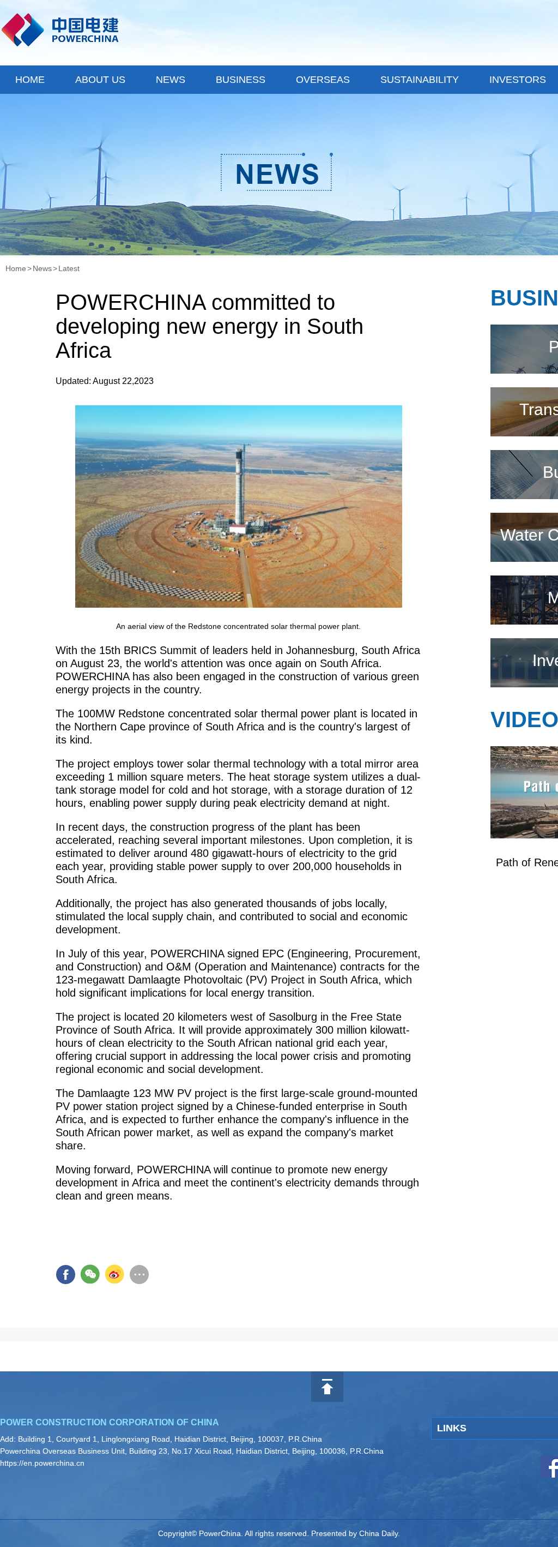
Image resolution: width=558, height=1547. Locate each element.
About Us (100, 79)
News (170, 79)
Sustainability (419, 79)
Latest (69, 268)
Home (30, 79)
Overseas (323, 79)
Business (240, 79)
